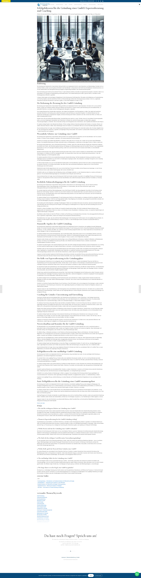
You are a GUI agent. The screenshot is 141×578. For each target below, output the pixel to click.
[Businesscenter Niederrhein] (43, 4)
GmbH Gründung (40, 495)
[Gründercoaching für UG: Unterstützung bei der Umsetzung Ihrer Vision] (140, 289)
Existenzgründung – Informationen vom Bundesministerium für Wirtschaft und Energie (56, 481)
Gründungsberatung (41, 499)
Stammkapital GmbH (41, 506)
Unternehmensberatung (42, 497)
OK (91, 575)
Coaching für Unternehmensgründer (44, 510)
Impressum (64, 557)
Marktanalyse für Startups (42, 513)
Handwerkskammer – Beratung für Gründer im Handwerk (50, 485)
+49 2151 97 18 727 (90, 1)
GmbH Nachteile (40, 503)
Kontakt (77, 557)
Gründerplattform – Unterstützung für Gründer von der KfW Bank (51, 482)
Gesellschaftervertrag (41, 505)
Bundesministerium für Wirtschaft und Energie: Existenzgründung (51, 484)
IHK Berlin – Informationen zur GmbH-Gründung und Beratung (51, 487)
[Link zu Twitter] (98, 1)
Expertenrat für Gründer (42, 508)
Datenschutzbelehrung (71, 557)
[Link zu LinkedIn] (103, 1)
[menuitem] (46, 4)
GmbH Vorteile (40, 502)
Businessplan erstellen (42, 514)
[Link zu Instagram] (101, 1)
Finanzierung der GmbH (42, 511)
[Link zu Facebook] (96, 1)
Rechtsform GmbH (41, 500)
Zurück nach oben (41, 403)
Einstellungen (98, 575)
